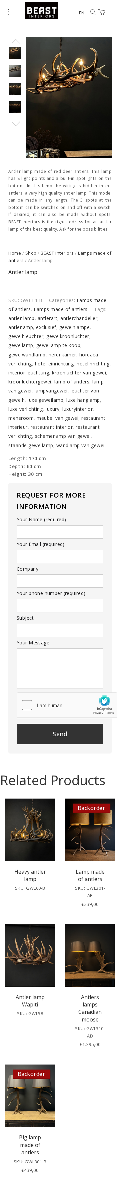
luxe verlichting (25, 409)
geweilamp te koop (58, 345)
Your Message (33, 642)
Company (27, 569)
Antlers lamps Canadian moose (90, 1008)
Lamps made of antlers (61, 309)
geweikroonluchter (67, 336)
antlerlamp (20, 327)
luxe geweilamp (45, 400)
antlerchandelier (78, 318)
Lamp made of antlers (90, 875)
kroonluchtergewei (29, 381)
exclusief (46, 327)
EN (81, 13)
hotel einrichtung (54, 363)
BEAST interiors (57, 253)
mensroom (21, 418)
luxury (52, 409)
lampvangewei (51, 390)
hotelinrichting (93, 363)
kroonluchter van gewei (79, 372)
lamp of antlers (72, 381)
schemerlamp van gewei (63, 436)
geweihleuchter (25, 336)
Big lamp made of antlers (30, 1145)
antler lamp (21, 318)
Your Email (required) (41, 544)
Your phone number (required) (51, 593)
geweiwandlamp (27, 354)
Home (14, 253)
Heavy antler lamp (30, 875)
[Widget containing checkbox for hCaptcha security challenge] (67, 705)
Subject (25, 618)
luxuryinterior (77, 409)
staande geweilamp (30, 445)
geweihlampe (74, 327)
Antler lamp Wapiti (30, 1000)
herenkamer (62, 354)
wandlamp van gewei (80, 445)
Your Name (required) (41, 519)
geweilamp (20, 345)
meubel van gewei (57, 418)
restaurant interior (52, 427)
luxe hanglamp (83, 400)
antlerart (48, 318)
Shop (31, 253)
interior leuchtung (28, 372)
